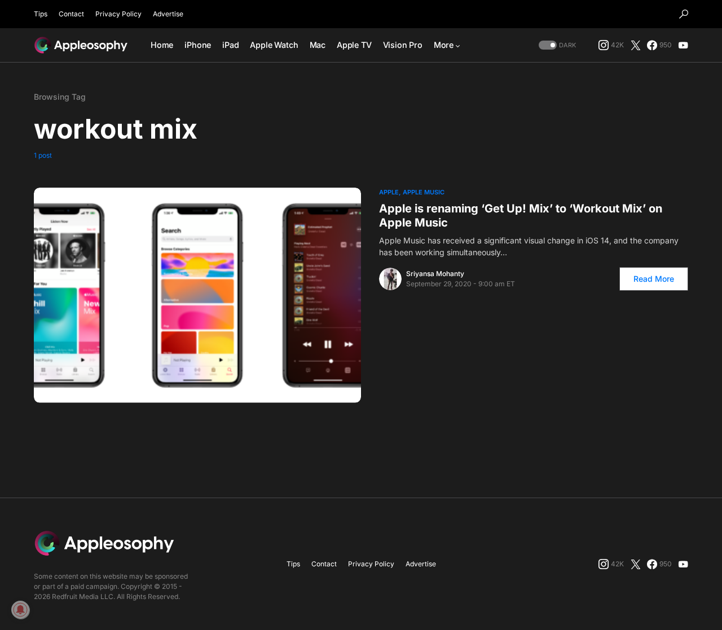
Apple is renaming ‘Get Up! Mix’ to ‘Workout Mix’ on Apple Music (520, 215)
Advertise (168, 14)
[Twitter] (636, 45)
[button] (683, 14)
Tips (40, 14)
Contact (71, 14)
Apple (389, 192)
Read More (653, 278)
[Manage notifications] (20, 610)
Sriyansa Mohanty (435, 273)
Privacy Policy (118, 14)
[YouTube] (683, 45)
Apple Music (423, 192)
